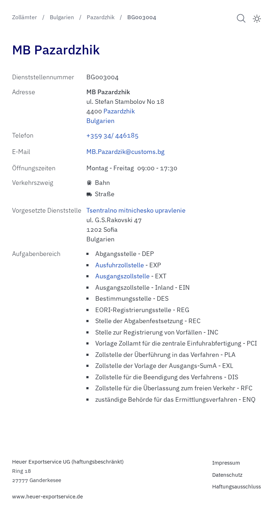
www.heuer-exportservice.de (47, 496)
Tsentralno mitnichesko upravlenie (136, 210)
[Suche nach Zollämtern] (241, 18)
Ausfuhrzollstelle (119, 265)
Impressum (226, 462)
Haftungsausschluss (236, 486)
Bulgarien (100, 121)
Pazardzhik (119, 111)
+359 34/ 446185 (112, 135)
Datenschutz (227, 474)
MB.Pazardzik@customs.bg (125, 152)
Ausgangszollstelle (122, 276)
